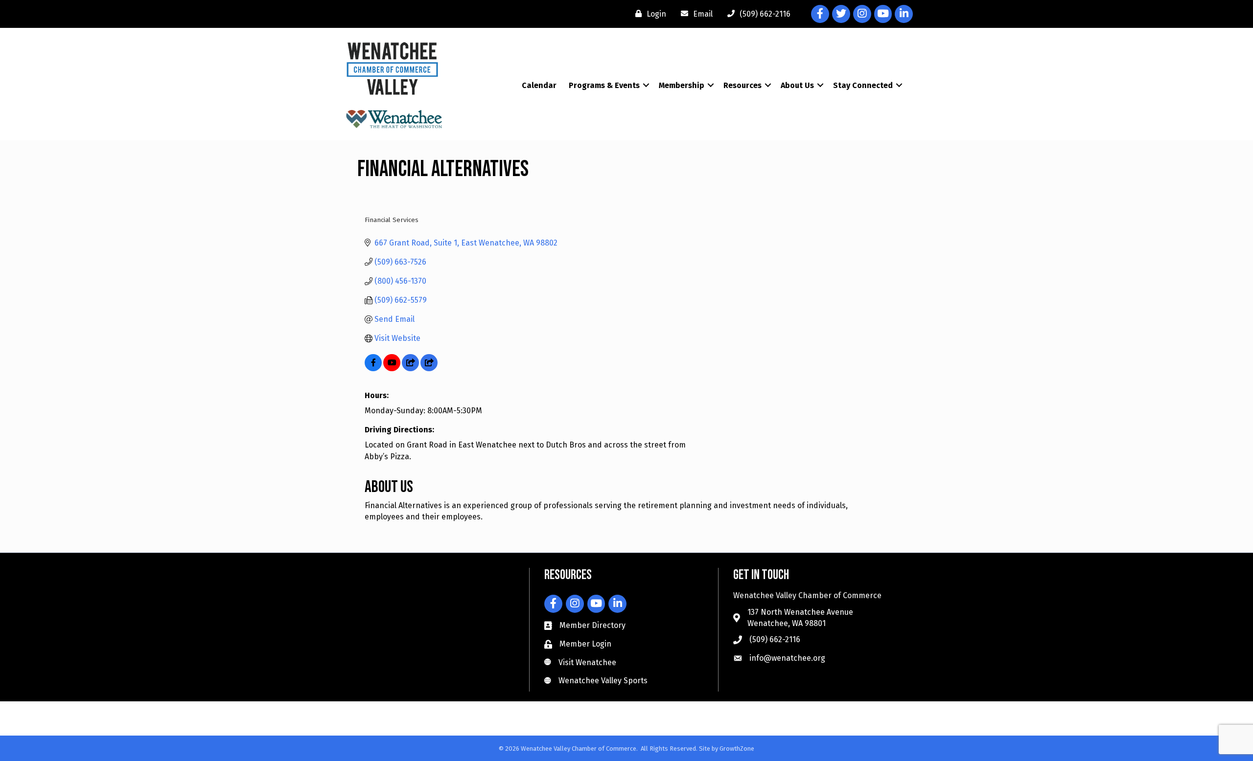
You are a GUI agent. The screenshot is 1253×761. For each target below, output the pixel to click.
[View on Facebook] (373, 368)
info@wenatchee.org (787, 658)
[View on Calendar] (410, 368)
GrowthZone (736, 748)
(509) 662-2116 (774, 639)
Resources (742, 85)
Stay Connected (863, 85)
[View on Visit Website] (429, 368)
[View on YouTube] (391, 368)
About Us (797, 85)
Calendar (539, 85)
